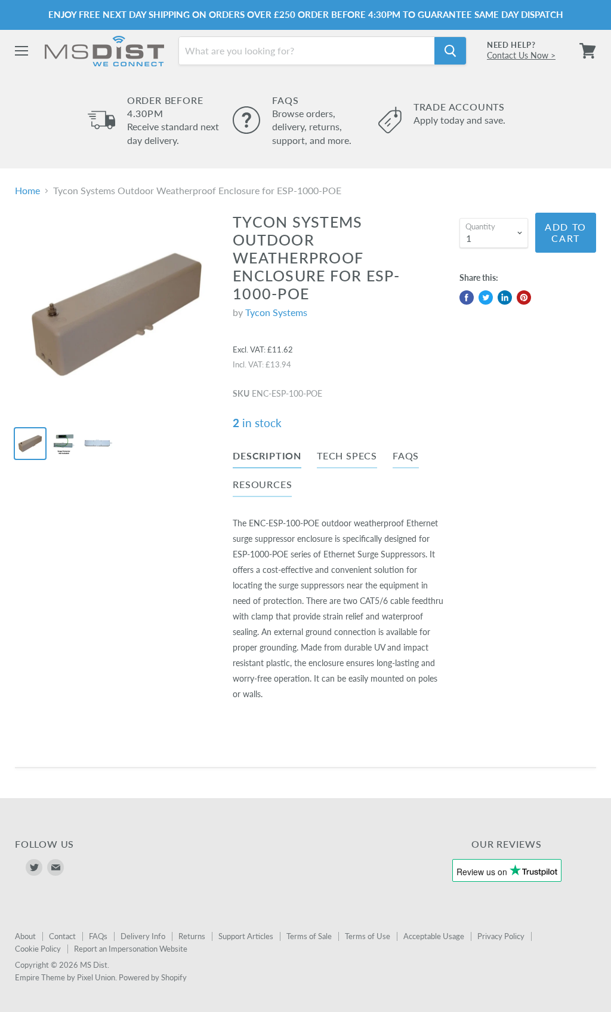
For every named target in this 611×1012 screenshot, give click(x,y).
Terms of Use (367, 936)
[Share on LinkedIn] (505, 297)
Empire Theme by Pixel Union (65, 977)
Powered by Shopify (153, 977)
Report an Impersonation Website (130, 948)
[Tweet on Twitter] (486, 297)
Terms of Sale (309, 936)
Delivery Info (143, 936)
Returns (191, 936)
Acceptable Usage (433, 936)
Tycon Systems (276, 312)
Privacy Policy (500, 936)
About (25, 936)
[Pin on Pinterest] (524, 297)
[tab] (267, 458)
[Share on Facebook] (466, 297)
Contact (62, 936)
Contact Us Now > (521, 55)
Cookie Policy (38, 948)
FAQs (98, 936)
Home (27, 190)
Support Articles (245, 936)
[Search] (450, 51)
